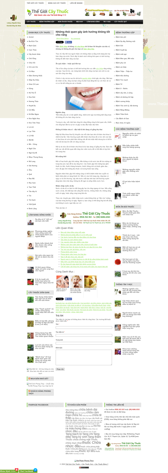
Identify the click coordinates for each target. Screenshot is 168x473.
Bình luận (59, 348)
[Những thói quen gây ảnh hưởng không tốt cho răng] (84, 98)
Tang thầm (94, 436)
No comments (75, 38)
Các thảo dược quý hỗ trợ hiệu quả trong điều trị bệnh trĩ (131, 302)
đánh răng (63, 46)
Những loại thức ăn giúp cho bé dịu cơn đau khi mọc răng (81, 247)
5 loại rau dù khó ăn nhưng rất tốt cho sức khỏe (131, 273)
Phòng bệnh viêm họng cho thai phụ (73, 254)
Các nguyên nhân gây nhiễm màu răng (74, 242)
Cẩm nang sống (93, 22)
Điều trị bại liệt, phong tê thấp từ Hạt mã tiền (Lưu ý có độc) (44, 322)
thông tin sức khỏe (99, 310)
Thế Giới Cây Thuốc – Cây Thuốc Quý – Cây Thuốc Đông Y (86, 464)
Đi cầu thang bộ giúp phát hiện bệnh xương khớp (78, 264)
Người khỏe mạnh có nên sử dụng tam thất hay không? (131, 314)
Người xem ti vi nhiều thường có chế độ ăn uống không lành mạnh (84, 259)
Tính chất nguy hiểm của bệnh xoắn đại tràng (131, 195)
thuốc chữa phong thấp (90, 447)
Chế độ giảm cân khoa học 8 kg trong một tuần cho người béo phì (84, 267)
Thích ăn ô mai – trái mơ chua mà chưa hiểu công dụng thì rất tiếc (131, 237)
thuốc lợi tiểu (87, 451)
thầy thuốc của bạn (73, 310)
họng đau (81, 428)
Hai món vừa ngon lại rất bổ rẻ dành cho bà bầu (44, 257)
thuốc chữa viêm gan (90, 449)
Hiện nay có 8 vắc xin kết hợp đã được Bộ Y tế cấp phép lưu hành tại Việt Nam (131, 339)
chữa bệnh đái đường (81, 411)
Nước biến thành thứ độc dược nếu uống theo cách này (44, 245)
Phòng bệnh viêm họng (69, 252)
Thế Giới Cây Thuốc (35, 3)
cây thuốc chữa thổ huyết (73, 423)
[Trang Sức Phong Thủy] (84, 224)
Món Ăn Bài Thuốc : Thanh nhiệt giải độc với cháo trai (131, 212)
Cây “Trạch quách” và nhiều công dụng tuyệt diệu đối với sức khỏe (44, 311)
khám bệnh (84, 307)
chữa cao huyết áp (80, 413)
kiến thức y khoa (94, 307)
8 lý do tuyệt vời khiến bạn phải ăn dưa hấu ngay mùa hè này (44, 281)
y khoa (73, 312)
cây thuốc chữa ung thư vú (76, 426)
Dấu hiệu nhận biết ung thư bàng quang (131, 146)
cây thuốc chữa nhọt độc (94, 422)
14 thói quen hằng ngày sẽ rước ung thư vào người (44, 269)
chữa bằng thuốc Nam (98, 305)
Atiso (68, 410)
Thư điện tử (60, 332)
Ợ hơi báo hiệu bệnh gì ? (131, 182)
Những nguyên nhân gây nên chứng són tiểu (131, 171)
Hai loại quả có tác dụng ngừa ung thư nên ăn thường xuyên (131, 261)
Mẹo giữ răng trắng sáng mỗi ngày (73, 232)
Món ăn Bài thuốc (65, 22)
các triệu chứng (96, 303)
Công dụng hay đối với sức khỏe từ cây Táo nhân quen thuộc (44, 334)
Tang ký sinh (79, 436)
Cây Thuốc (31, 22)
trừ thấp (81, 453)
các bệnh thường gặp (72, 303)
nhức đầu (72, 431)
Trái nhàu (76, 453)
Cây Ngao (88, 418)
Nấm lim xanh (87, 431)
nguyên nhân (86, 78)
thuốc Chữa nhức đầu (83, 444)
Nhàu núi (94, 429)
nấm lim (80, 431)
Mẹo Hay (79, 22)
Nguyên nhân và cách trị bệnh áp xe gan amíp (131, 135)
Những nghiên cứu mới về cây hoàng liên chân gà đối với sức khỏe (131, 291)
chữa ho (77, 415)
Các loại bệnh (85, 303)
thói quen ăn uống (86, 310)
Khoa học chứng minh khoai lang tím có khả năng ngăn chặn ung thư (130, 351)
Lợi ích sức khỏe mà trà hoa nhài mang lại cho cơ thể (44, 346)
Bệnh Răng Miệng (62, 38)
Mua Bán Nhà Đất (39, 379)
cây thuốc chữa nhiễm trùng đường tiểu (84, 421)
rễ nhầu (94, 431)
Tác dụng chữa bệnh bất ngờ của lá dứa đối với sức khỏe (44, 298)
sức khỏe (99, 68)
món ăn (103, 307)
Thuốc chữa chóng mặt (78, 439)
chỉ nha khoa (79, 46)
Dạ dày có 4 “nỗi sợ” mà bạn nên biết (44, 220)
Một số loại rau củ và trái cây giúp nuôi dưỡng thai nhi (131, 249)
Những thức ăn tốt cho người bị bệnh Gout (130, 159)
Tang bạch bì (74, 434)
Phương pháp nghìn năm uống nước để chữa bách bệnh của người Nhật (44, 233)
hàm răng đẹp (89, 49)
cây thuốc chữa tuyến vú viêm (90, 423)
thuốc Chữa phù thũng (74, 449)
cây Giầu (82, 418)
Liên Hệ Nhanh (76, 3)
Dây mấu (90, 426)
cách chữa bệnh (61, 305)
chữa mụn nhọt (87, 415)
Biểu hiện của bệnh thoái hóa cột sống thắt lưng (78, 262)
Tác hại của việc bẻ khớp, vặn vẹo (73, 249)
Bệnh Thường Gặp (46, 22)
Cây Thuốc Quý (120, 22)
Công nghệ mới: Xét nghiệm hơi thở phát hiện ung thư (131, 326)
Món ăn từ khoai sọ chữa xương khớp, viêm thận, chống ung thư (131, 225)
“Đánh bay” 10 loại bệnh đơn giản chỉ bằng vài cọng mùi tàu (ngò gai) (43, 359)
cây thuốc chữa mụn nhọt (92, 420)
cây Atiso (75, 418)
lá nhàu (89, 429)
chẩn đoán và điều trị (74, 305)
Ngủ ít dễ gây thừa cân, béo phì (72, 257)
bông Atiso (74, 410)
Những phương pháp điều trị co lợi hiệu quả (76, 235)
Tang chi (87, 434)
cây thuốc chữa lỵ (76, 420)
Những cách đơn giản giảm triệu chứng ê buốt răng (79, 245)
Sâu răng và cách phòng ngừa (71, 240)
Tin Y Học (107, 22)
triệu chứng (66, 312)
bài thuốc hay (60, 303)
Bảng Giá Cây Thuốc (57, 3)
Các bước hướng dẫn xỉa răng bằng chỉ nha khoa (78, 237)
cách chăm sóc (107, 303)
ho (95, 425)
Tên (57, 324)
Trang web (59, 340)
